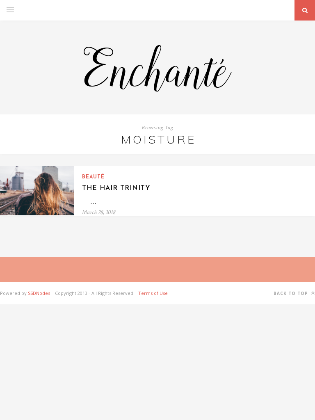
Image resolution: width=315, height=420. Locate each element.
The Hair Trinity (116, 188)
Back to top (292, 293)
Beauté (93, 177)
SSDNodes (39, 293)
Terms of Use (153, 293)
